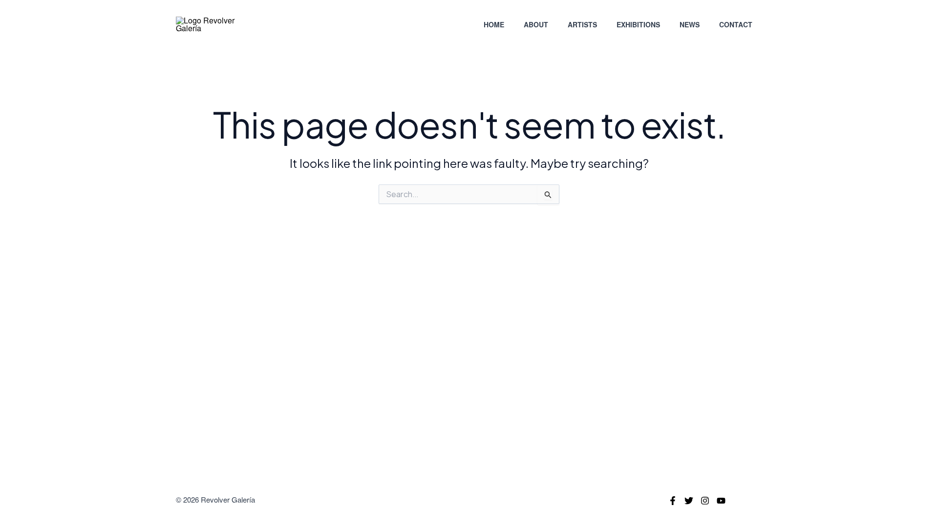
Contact (735, 24)
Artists (582, 24)
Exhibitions (638, 24)
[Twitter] (688, 500)
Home (494, 24)
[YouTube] (721, 500)
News (690, 24)
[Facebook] (672, 500)
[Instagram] (705, 500)
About (536, 24)
